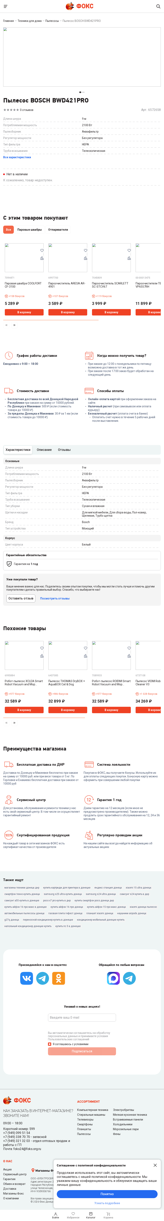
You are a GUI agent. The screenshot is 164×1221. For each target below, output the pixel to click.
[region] (82, 230)
